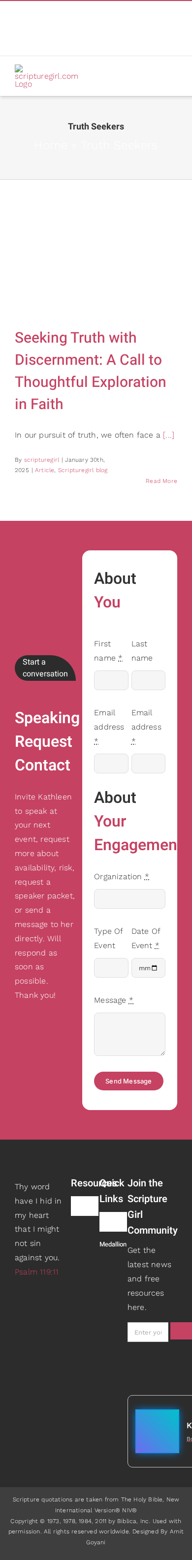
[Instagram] (18, 30)
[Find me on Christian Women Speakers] (110, 1264)
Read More (161, 481)
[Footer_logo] (39, 1159)
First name (108, 651)
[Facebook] (18, 13)
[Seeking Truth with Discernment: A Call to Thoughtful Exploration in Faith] (96, 258)
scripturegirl (42, 459)
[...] (168, 435)
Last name (142, 651)
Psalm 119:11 (37, 1271)
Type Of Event (108, 938)
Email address (109, 727)
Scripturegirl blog (83, 470)
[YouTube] (46, 30)
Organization (121, 876)
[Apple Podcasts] (31, 13)
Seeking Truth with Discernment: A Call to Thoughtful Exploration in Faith (90, 371)
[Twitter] (31, 30)
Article (44, 470)
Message (113, 1000)
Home (50, 145)
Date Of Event (145, 938)
